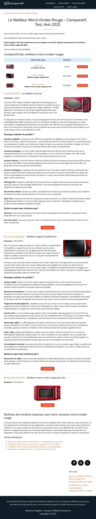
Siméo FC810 (38, 66)
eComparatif (20, 3)
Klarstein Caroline (38, 84)
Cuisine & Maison (63, 3)
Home (6, 13)
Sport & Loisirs (72, 7)
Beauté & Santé (59, 7)
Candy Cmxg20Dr (38, 75)
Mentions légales (34, 510)
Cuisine (14, 13)
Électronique (50, 3)
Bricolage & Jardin (78, 3)
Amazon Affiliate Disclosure (57, 510)
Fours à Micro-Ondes (28, 13)
